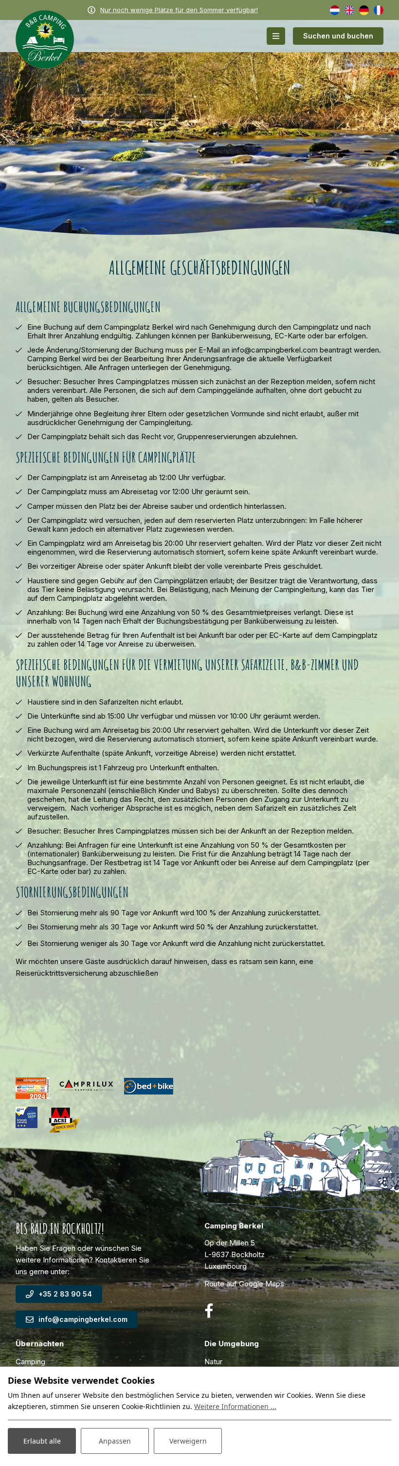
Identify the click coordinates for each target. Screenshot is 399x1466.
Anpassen (115, 1441)
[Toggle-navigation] (276, 36)
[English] (349, 9)
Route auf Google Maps (244, 1283)
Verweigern (188, 1441)
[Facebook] (208, 1310)
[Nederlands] (335, 9)
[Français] (378, 9)
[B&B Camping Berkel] (45, 38)
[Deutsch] (364, 9)
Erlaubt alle (42, 1441)
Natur (213, 1361)
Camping (30, 1361)
